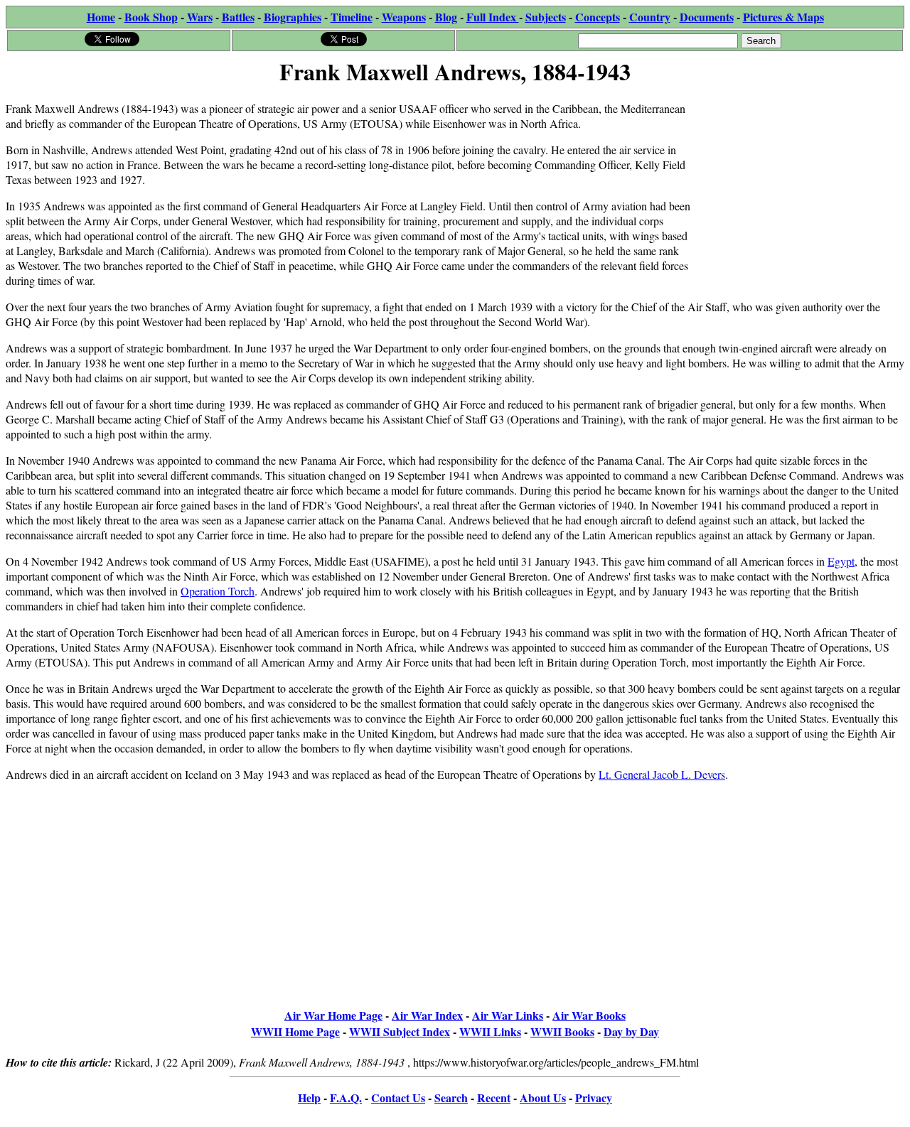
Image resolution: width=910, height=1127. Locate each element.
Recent (493, 1097)
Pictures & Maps (783, 17)
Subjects (545, 17)
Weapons (404, 17)
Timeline (352, 17)
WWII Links (490, 1031)
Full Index (492, 17)
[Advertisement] (797, 179)
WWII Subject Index (399, 1031)
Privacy (593, 1097)
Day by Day (631, 1031)
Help (309, 1097)
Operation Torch (218, 590)
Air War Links (507, 1015)
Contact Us (398, 1097)
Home (101, 17)
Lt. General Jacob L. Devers (662, 774)
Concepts (597, 17)
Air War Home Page (333, 1015)
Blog (446, 17)
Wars (200, 17)
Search (451, 1097)
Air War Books (589, 1015)
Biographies (292, 17)
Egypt (841, 561)
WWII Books (562, 1031)
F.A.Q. (346, 1097)
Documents (707, 17)
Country (649, 17)
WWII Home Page (295, 1031)
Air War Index (427, 1015)
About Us (543, 1097)
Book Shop (151, 17)
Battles (238, 17)
